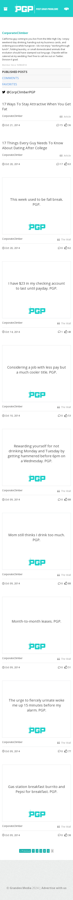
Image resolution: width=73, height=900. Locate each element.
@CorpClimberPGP (20, 92)
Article (67, 116)
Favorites (9, 84)
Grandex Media (20, 888)
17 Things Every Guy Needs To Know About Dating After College (32, 145)
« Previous (25, 851)
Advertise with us (53, 888)
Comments (10, 78)
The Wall (65, 239)
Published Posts (14, 72)
